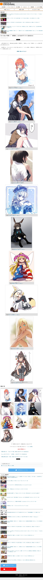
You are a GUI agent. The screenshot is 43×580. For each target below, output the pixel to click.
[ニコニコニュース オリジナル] (7, 4)
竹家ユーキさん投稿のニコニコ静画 (13, 314)
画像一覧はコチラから (21, 51)
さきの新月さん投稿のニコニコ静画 (13, 215)
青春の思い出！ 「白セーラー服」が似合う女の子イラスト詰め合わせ (14, 451)
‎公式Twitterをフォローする (22, 470)
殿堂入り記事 (21, 9)
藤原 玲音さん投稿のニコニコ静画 (18, 249)
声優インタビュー (7, 9)
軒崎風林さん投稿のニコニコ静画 (16, 283)
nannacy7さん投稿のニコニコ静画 (17, 348)
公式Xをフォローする (9, 565)
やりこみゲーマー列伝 (36, 9)
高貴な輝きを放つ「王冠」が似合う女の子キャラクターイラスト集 (14, 456)
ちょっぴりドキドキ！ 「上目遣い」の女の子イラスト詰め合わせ (14, 454)
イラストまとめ (5, 465)
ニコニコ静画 (29, 446)
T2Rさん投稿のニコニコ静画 (17, 382)
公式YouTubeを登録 (9, 569)
